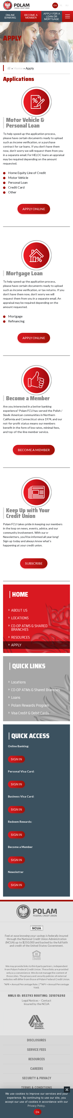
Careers (36, 1069)
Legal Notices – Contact (36, 1000)
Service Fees (36, 1050)
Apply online (34, 209)
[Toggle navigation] (67, 16)
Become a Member (31, 16)
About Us (19, 610)
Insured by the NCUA (36, 1004)
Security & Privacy (36, 1078)
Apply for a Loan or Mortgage (51, 16)
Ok (37, 1112)
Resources (20, 637)
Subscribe (33, 563)
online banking (10, 16)
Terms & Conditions (36, 1088)
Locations (20, 618)
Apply (16, 645)
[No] (67, 1090)
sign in (16, 759)
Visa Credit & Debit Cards (30, 713)
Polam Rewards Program (30, 705)
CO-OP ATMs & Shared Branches (29, 627)
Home (18, 68)
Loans (15, 697)
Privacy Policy (36, 1105)
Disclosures (36, 1040)
